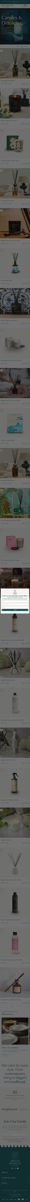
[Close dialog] (28, 589)
